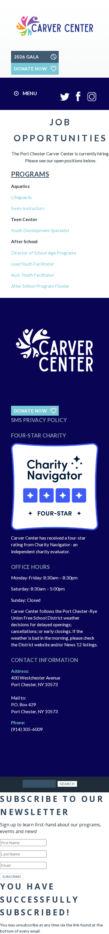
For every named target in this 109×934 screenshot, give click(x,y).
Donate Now (30, 410)
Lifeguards (21, 197)
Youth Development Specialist (40, 230)
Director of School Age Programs (43, 252)
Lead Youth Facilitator (32, 263)
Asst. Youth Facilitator (32, 274)
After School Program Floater (40, 286)
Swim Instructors (27, 208)
